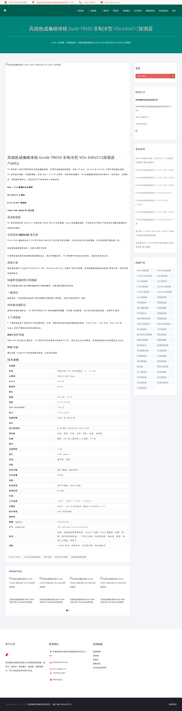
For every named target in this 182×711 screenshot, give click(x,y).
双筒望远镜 (162, 308)
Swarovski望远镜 (164, 292)
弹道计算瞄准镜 (163, 324)
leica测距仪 (162, 281)
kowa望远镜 (162, 275)
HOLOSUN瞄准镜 (144, 275)
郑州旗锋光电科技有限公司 (39, 704)
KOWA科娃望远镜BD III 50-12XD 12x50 (155, 177)
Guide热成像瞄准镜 (32, 557)
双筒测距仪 (141, 313)
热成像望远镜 (162, 345)
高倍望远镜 (141, 382)
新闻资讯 (173, 704)
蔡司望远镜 (141, 361)
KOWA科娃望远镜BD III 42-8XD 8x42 (154, 192)
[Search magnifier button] (173, 76)
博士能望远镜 (142, 308)
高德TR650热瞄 (61, 557)
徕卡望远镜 (141, 329)
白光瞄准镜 (162, 350)
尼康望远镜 (162, 318)
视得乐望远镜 (162, 366)
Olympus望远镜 (164, 286)
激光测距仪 (141, 345)
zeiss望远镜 (142, 297)
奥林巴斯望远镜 (143, 318)
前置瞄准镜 (162, 297)
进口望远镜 (141, 372)
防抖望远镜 (141, 377)
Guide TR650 (14, 557)
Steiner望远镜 (143, 292)
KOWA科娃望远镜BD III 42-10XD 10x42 (155, 170)
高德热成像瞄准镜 (78, 557)
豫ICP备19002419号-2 (62, 704)
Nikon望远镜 (142, 286)
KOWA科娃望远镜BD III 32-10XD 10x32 (155, 212)
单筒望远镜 (141, 302)
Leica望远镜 (142, 281)
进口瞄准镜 (162, 372)
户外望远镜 (162, 329)
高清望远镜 (141, 388)
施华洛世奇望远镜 (144, 334)
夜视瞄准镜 (162, 313)
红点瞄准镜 (162, 356)
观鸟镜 (140, 366)
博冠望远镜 (162, 302)
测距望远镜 (162, 334)
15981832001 (141, 124)
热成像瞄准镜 (142, 350)
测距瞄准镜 (162, 340)
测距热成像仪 (142, 340)
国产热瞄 (47, 557)
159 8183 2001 (59, 673)
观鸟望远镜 (162, 361)
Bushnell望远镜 (164, 270)
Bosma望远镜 (143, 270)
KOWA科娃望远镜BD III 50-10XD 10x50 (155, 185)
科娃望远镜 (141, 356)
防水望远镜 (162, 377)
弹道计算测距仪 (143, 324)
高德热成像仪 (162, 382)
